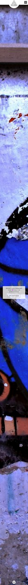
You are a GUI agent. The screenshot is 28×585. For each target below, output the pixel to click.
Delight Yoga (14, 296)
